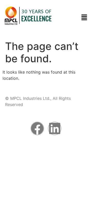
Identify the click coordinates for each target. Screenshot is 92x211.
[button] (84, 17)
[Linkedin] (54, 128)
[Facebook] (37, 128)
